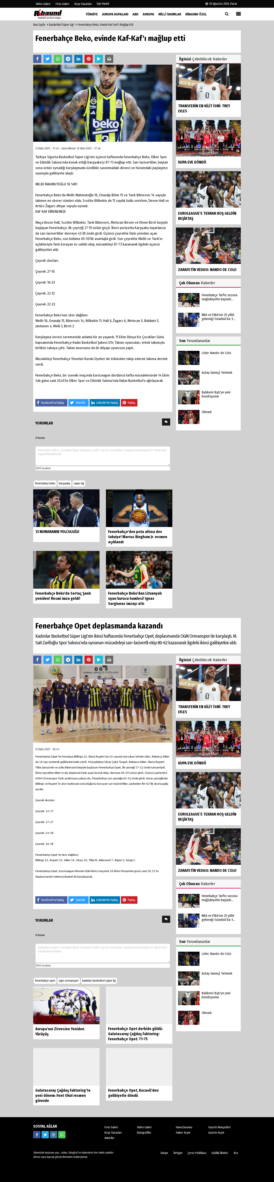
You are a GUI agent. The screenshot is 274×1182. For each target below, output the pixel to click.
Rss (236, 1153)
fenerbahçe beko (45, 483)
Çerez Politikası (197, 1153)
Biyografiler (144, 1133)
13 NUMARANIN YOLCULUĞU (57, 531)
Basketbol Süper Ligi (61, 25)
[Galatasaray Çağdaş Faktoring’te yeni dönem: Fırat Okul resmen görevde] (66, 1067)
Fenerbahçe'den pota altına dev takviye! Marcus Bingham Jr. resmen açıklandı (137, 536)
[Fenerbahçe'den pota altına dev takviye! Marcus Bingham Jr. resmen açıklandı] (139, 508)
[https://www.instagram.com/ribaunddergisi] (53, 1135)
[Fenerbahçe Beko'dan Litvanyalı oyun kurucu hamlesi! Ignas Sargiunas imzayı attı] (139, 570)
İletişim (177, 1153)
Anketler (109, 1138)
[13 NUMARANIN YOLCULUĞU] (66, 508)
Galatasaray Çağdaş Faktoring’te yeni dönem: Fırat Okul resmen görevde (63, 1095)
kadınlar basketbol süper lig (99, 981)
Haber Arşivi (183, 1133)
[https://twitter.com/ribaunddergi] (45, 1135)
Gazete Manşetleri (219, 1127)
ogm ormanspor (69, 981)
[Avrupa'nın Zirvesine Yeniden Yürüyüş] (66, 1005)
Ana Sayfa (39, 25)
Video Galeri (144, 1127)
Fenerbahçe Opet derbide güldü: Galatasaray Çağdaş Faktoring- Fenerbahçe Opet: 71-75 (135, 1034)
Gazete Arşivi (216, 1133)
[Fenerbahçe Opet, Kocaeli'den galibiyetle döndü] (139, 1067)
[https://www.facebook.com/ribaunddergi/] (36, 1135)
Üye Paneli (103, 4)
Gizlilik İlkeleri (219, 1153)
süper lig (79, 483)
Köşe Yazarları (113, 1133)
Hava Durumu (184, 1127)
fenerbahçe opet (45, 981)
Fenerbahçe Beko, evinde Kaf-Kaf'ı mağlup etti (105, 25)
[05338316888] (62, 1135)
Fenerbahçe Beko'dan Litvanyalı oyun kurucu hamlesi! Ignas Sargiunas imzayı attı (135, 598)
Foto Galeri (111, 1127)
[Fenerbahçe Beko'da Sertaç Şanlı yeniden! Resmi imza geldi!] (66, 570)
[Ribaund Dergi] (54, 14)
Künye (164, 1153)
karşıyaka (64, 483)
